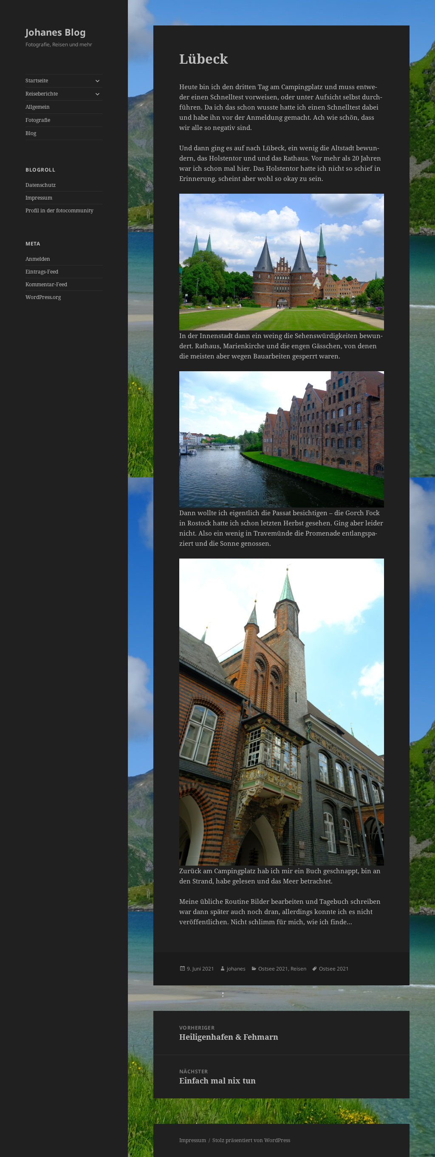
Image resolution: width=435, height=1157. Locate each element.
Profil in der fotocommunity (59, 210)
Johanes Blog (55, 31)
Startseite (36, 80)
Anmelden (37, 258)
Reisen (298, 968)
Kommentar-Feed (46, 284)
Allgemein (37, 106)
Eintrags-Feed (41, 271)
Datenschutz (40, 185)
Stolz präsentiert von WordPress (251, 1140)
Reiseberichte (41, 93)
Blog (30, 133)
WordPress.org (43, 297)
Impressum (38, 197)
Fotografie (37, 120)
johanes (236, 968)
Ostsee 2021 (273, 968)
